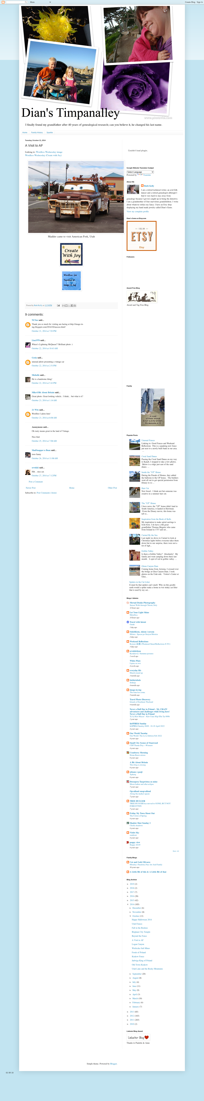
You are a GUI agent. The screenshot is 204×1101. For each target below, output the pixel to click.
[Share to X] (69, 305)
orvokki (35, 467)
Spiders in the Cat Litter (139, 582)
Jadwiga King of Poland (142, 960)
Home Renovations (137, 755)
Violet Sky (134, 832)
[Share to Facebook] (71, 305)
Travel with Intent (138, 622)
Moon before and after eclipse (142, 784)
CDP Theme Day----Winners (141, 745)
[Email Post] (58, 305)
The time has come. (137, 692)
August (135, 977)
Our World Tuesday (139, 733)
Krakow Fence (138, 956)
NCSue (35, 320)
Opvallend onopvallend (140, 791)
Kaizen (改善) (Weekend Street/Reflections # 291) (150, 644)
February (136, 1002)
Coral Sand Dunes (149, 456)
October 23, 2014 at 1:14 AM (44, 400)
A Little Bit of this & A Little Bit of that (148, 871)
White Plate (135, 660)
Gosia (34, 357)
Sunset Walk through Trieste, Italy (143, 605)
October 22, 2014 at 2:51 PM (44, 365)
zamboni (133, 835)
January (135, 1006)
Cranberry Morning (139, 752)
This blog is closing (138, 764)
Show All (176, 851)
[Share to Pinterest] (74, 305)
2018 (132, 888)
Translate (147, 174)
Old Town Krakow (140, 964)
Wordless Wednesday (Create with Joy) (43, 155)
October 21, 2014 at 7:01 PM (44, 331)
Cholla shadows (136, 825)
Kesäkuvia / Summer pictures (141, 653)
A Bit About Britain (139, 762)
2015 (132, 900)
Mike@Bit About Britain (43, 392)
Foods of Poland (139, 952)
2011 (132, 1019)
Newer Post (31, 487)
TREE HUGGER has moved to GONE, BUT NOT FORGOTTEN (150, 804)
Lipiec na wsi (135, 663)
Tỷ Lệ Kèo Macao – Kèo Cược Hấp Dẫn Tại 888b (150, 716)
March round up (136, 672)
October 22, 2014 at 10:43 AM (45, 348)
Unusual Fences (148, 440)
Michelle (35, 375)
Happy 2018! (135, 844)
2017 (132, 892)
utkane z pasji (136, 771)
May (134, 990)
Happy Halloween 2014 (142, 919)
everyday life (135, 670)
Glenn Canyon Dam (150, 566)
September (137, 973)
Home (24, 133)
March (135, 998)
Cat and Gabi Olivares (140, 862)
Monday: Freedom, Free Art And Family (146, 864)
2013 (132, 1011)
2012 (132, 1015)
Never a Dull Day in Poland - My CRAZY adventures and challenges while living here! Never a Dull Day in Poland (150, 711)
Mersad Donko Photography (142, 602)
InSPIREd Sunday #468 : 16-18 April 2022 (147, 726)
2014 (132, 904)
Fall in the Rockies (140, 927)
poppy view (135, 842)
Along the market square (140, 793)
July (134, 982)
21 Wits (35, 409)
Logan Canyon (138, 944)
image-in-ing (135, 689)
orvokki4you (135, 651)
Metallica (134, 614)
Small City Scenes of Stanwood (144, 742)
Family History (37, 133)
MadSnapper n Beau (41, 450)
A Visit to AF (138, 940)
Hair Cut (145, 488)
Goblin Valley (147, 551)
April (135, 994)
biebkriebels (135, 680)
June (134, 986)
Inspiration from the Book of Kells (156, 519)
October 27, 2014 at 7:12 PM (44, 475)
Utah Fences (137, 923)
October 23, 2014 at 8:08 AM (44, 417)
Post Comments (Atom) (47, 492)
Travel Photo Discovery (140, 699)
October (136, 916)
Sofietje (133, 682)
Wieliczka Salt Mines (141, 948)
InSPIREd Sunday (138, 723)
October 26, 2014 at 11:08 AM (45, 458)
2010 (132, 1024)
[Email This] (63, 305)
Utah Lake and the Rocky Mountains (147, 968)
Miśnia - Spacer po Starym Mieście (144, 634)
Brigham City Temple (141, 931)
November (137, 911)
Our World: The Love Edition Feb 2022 (146, 735)
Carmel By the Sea (149, 535)
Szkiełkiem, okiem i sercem (142, 631)
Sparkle (50, 133)
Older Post (112, 487)
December (137, 907)
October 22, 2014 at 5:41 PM (44, 382)
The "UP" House (149, 503)
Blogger (113, 1063)
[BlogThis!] (66, 305)
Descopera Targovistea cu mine (143, 781)
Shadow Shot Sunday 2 (140, 823)
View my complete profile (138, 211)
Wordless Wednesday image (49, 151)
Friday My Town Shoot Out (142, 813)
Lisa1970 (36, 340)
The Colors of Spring (138, 815)
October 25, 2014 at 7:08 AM (44, 440)
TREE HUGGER (137, 800)
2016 (132, 896)
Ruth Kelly (149, 185)
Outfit (132, 624)
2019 (132, 883)
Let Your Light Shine (139, 612)
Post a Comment (36, 481)
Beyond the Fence (139, 935)
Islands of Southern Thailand (141, 702)
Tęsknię (133, 774)
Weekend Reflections (139, 641)
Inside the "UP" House (151, 472)
